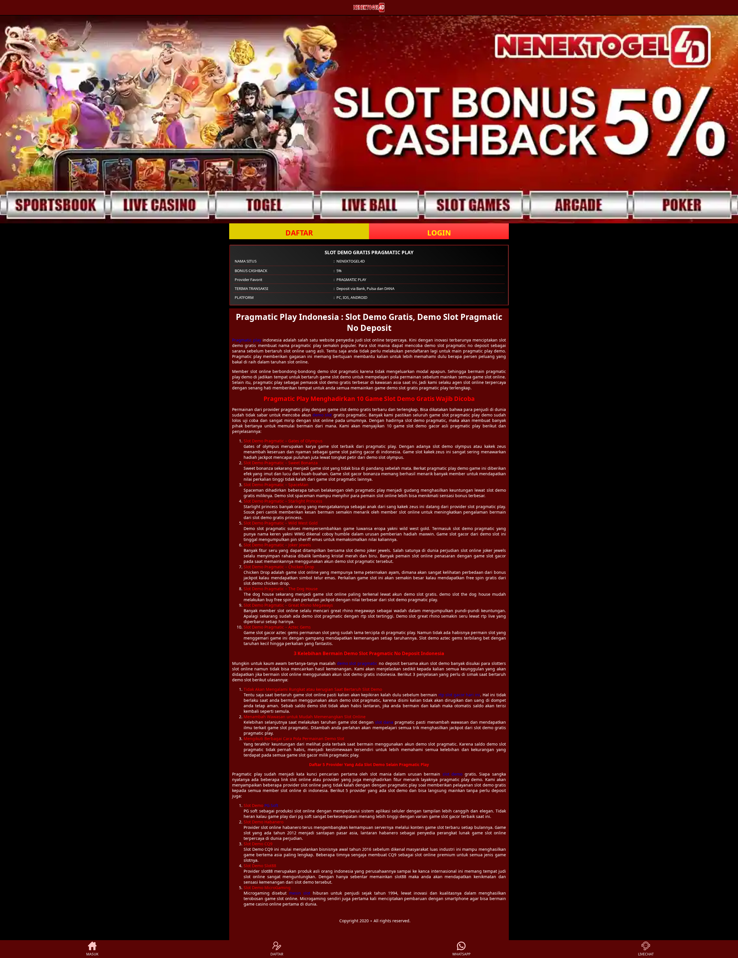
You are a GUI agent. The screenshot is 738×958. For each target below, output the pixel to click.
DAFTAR (299, 232)
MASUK (92, 954)
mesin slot (299, 893)
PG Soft (271, 805)
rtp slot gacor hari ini (459, 694)
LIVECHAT (646, 954)
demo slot (322, 415)
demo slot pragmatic (357, 663)
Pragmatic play (246, 340)
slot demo (453, 774)
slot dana (384, 722)
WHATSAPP (461, 954)
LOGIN (439, 232)
